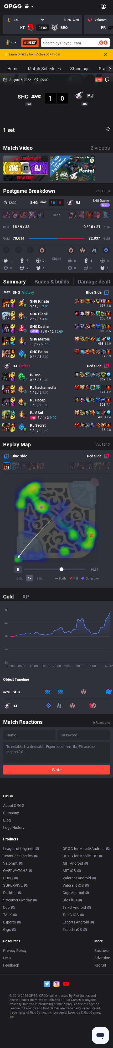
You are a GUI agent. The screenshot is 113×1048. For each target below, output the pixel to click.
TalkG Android (74, 907)
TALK (7, 914)
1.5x (40, 578)
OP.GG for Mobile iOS (80, 855)
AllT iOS (69, 870)
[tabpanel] (56, 361)
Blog (7, 820)
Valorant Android (77, 877)
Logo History (13, 827)
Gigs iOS (70, 899)
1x (29, 578)
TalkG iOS (71, 914)
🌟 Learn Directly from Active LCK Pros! (32, 54)
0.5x (20, 578)
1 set (9, 129)
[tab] (16, 281)
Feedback (11, 965)
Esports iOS (72, 929)
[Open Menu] (103, 6)
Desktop (10, 892)
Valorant (10, 863)
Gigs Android (73, 892)
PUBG (8, 877)
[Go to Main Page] (13, 6)
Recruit (100, 965)
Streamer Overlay (17, 899)
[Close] (105, 54)
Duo (6, 907)
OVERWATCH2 (15, 870)
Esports (9, 922)
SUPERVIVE (13, 885)
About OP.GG (13, 805)
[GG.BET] (30, 42)
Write (56, 769)
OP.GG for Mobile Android (84, 848)
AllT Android (73, 863)
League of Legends (18, 848)
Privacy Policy (15, 950)
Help (7, 957)
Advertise (102, 957)
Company (11, 812)
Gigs (7, 929)
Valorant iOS (73, 885)
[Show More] (29, 6)
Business (101, 950)
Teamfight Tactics (18, 855)
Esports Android (76, 922)
